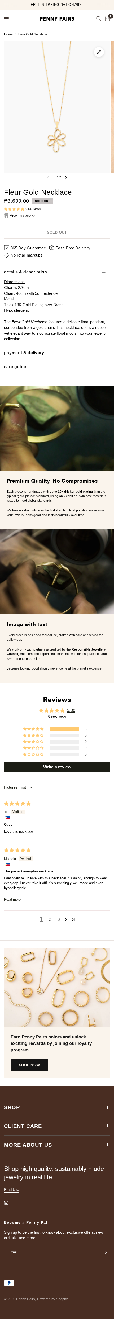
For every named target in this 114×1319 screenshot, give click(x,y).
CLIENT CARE (23, 1126)
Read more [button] (12, 900)
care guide (15, 366)
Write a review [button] (57, 767)
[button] (14, 209)
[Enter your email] (104, 1252)
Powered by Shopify (52, 1299)
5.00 (71, 710)
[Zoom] (99, 52)
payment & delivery (24, 352)
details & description (25, 272)
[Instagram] (10, 1203)
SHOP (12, 1107)
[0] (106, 19)
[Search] (98, 19)
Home (8, 34)
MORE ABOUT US (28, 1145)
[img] (17, 803)
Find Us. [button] (11, 1189)
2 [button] (50, 919)
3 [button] (58, 919)
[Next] (66, 177)
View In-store (20, 215)
